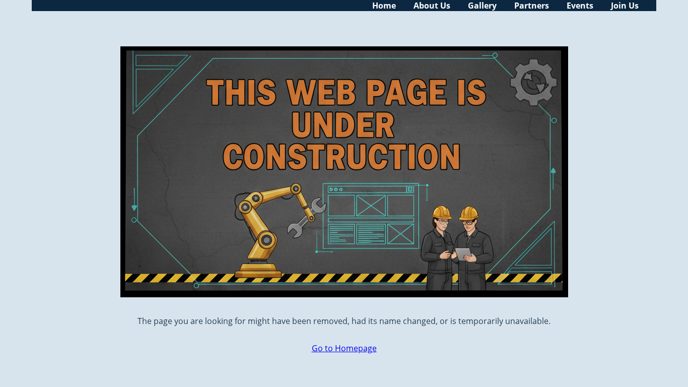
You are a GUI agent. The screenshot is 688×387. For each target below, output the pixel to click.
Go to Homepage (344, 348)
